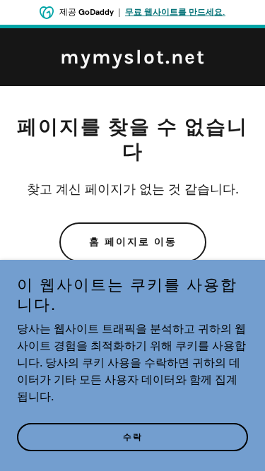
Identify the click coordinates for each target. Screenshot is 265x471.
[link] (133, 60)
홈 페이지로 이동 (133, 242)
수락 (133, 437)
